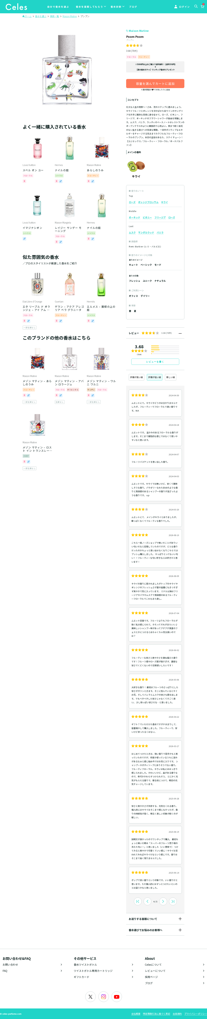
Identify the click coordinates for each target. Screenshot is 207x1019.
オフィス (133, 295)
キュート (133, 264)
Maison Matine (139, 30)
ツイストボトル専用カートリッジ (93, 971)
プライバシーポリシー (195, 1013)
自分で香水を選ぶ (58, 6)
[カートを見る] (202, 7)
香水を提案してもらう (89, 6)
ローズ (132, 202)
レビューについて (155, 971)
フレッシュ (134, 280)
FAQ (5, 971)
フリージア (160, 217)
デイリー (145, 295)
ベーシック (146, 264)
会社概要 (135, 1013)
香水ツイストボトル (85, 964)
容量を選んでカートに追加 (155, 83)
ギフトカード (81, 977)
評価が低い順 (154, 377)
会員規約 (177, 1013)
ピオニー (147, 217)
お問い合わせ (10, 964)
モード (157, 264)
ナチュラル (160, 280)
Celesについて (153, 964)
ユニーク (147, 280)
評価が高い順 (136, 377)
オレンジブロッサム (148, 202)
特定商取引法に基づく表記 (156, 1013)
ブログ (133, 6)
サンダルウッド (146, 232)
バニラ (160, 232)
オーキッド (134, 217)
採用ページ (151, 977)
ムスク (132, 232)
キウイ (164, 202)
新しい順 (170, 377)
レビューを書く (155, 361)
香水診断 (116, 6)
